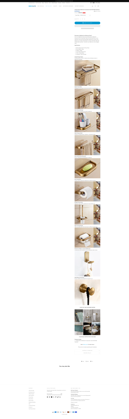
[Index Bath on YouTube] (51, 397)
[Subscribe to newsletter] (61, 393)
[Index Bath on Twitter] (53, 397)
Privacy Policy (31, 397)
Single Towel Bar (31, 377)
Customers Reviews (32, 405)
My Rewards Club (31, 2)
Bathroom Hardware (68, 6)
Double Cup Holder (40, 377)
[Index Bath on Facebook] (49, 397)
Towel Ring (34, 377)
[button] (77, 11)
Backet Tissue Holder (39, 377)
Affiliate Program (54, 2)
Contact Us (68, 2)
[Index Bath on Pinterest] (55, 397)
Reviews (59, 2)
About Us (46, 2)
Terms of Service (31, 395)
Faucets (55, 6)
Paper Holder (36, 377)
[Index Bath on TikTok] (58, 397)
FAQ (49, 2)
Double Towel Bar (32, 377)
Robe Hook (36, 378)
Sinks (60, 6)
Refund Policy (31, 398)
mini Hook (34, 378)
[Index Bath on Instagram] (47, 397)
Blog (43, 2)
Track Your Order (38, 2)
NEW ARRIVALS (41, 6)
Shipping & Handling (87, 350)
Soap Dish (35, 377)
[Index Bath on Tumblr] (60, 397)
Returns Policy (31, 400)
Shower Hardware (79, 6)
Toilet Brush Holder (38, 377)
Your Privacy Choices (32, 408)
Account (63, 2)
